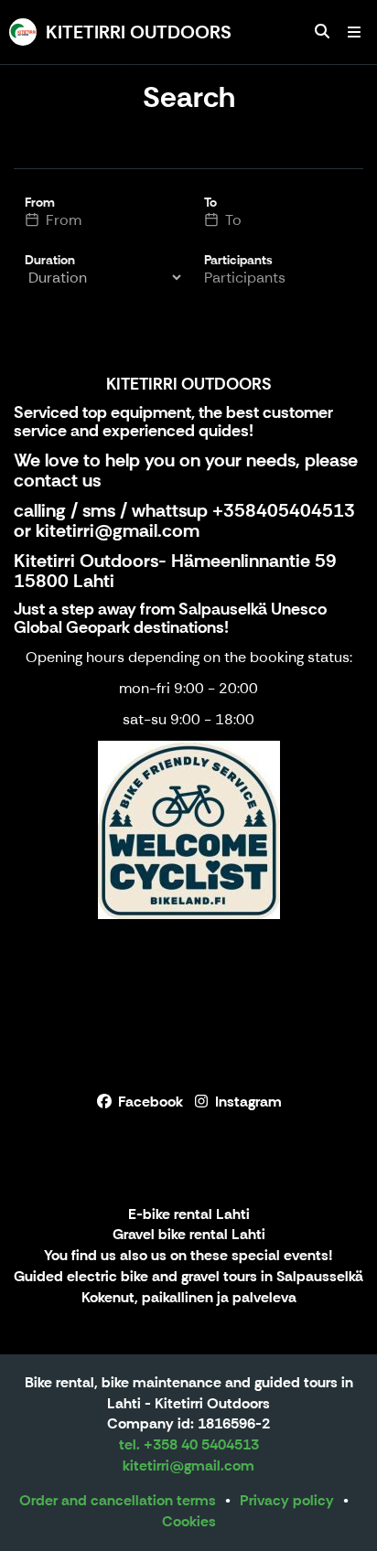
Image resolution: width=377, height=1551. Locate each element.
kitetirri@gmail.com (117, 530)
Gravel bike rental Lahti (189, 1235)
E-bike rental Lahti (189, 1215)
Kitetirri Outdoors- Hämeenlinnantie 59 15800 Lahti (175, 571)
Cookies (189, 1521)
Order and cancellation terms (117, 1500)
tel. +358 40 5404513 (189, 1444)
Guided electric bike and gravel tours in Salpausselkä (188, 1277)
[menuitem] (322, 32)
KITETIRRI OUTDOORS (189, 384)
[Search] (322, 32)
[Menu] (354, 32)
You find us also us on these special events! (188, 1256)
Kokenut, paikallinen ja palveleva (188, 1298)
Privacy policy (287, 1500)
